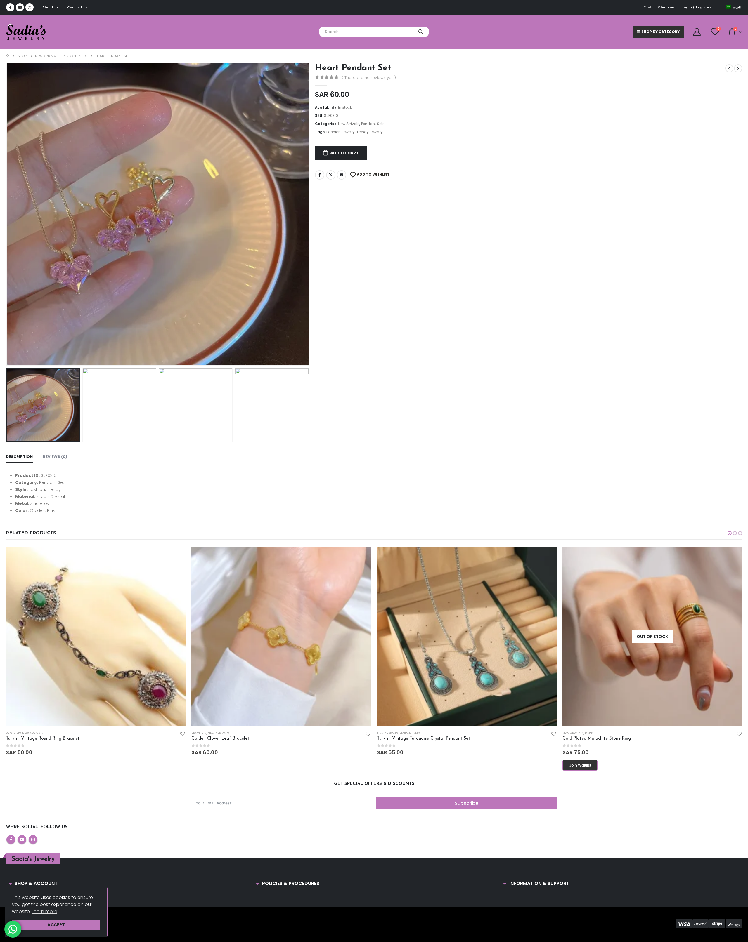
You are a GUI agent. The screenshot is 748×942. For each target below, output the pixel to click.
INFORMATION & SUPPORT (539, 883)
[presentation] (7, 214)
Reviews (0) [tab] (55, 456)
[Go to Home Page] (7, 56)
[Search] (421, 32)
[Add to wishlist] (183, 733)
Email (341, 175)
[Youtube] (20, 7)
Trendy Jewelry (369, 131)
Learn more (44, 911)
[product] (96, 636)
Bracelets (13, 733)
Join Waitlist (580, 765)
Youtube (22, 839)
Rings (589, 733)
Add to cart (344, 153)
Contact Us (77, 7)
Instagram (33, 839)
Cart (647, 7)
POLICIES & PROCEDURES (290, 883)
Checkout (667, 7)
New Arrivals (348, 123)
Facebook (319, 175)
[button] (729, 533)
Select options (732, 554)
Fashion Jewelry (340, 131)
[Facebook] (10, 7)
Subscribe (466, 803)
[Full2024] (26, 31)
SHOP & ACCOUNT (36, 883)
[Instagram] (29, 7)
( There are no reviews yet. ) (369, 77)
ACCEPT (56, 925)
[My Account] (697, 32)
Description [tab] (19, 456)
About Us (50, 7)
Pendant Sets (373, 123)
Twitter (330, 175)
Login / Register (696, 7)
